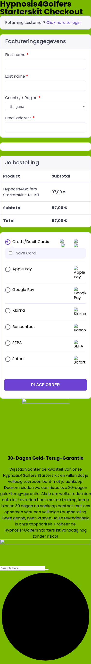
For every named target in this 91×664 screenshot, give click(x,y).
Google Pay (23, 289)
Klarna (18, 310)
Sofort (18, 358)
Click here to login (63, 22)
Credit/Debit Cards (30, 241)
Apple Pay (22, 269)
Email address (20, 118)
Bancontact (23, 326)
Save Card (26, 253)
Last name (16, 76)
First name (17, 54)
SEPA (17, 342)
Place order (45, 385)
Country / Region (23, 97)
